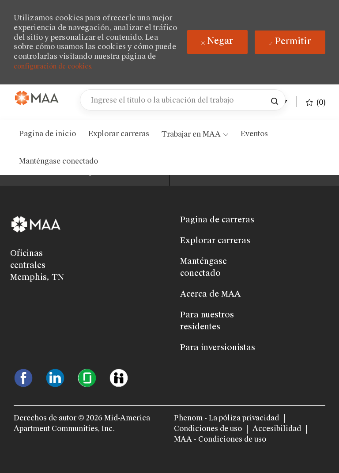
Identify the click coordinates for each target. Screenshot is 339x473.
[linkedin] (55, 377)
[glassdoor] (87, 377)
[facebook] (23, 377)
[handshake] (118, 377)
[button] (275, 100)
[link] (37, 98)
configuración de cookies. (53, 66)
